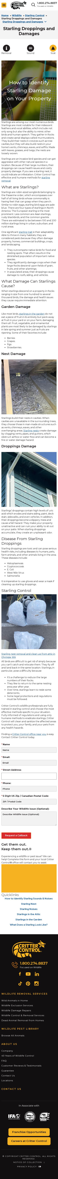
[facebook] (20, 974)
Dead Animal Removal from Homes (22, 1020)
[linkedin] (36, 974)
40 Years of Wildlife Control (17, 1055)
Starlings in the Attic (28, 914)
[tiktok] (20, 983)
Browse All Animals (12, 1035)
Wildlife (17, 15)
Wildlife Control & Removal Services (22, 1015)
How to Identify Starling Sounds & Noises (29, 898)
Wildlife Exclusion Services (17, 1005)
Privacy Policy (27, 1166)
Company (7, 1050)
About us (9, 1044)
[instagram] (36, 984)
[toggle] (3, 5)
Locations (7, 1080)
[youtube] (28, 974)
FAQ (4, 1060)
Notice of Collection (27, 1162)
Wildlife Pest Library (20, 1028)
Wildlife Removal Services (24, 993)
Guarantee (7, 1070)
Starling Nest (28, 904)
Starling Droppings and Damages (23, 22)
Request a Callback (16, 835)
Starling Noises (28, 909)
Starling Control (34, 15)
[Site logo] (19, 5)
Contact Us (8, 1075)
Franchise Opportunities (29, 1132)
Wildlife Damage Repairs (16, 1010)
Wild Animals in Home (14, 1000)
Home (5, 15)
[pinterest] (28, 984)
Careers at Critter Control (29, 1141)
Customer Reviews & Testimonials (21, 1065)
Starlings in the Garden (28, 919)
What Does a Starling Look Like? (29, 924)
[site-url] (29, 949)
